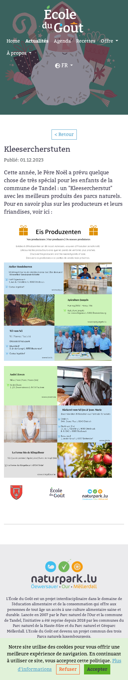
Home (13, 41)
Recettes (86, 41)
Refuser (68, 669)
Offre (107, 41)
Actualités (37, 41)
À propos (17, 53)
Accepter (97, 669)
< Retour (64, 134)
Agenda (62, 41)
